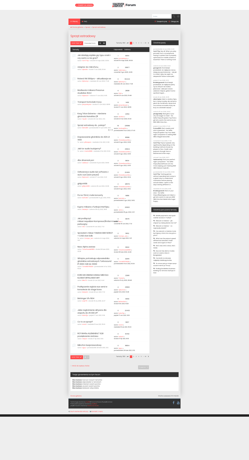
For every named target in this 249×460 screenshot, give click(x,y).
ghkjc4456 (82, 183)
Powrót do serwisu (85, 5)
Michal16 (85, 128)
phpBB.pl (94, 404)
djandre (85, 69)
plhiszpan (87, 142)
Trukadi (121, 278)
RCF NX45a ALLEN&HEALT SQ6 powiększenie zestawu (90, 335)
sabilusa (85, 163)
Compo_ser (88, 238)
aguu (84, 348)
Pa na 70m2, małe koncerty (90, 195)
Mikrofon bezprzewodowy (89, 345)
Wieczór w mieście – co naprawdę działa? (162, 227)
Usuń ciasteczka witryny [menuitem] (79, 411)
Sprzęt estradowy (82, 36)
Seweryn (85, 209)
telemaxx (122, 70)
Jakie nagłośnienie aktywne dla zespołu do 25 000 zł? (92, 311)
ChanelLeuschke (124, 140)
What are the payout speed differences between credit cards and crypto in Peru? (164, 240)
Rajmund (85, 177)
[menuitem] (84, 22)
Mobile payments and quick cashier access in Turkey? (164, 217)
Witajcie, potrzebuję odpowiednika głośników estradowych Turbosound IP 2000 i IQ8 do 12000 (94, 261)
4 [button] (138, 43)
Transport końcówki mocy (90, 102)
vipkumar (122, 290)
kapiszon (85, 95)
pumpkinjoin (123, 58)
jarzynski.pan (86, 104)
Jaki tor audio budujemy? (89, 148)
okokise (121, 117)
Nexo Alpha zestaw (86, 246)
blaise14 (85, 292)
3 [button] (136, 43)
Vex (83, 227)
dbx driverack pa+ (86, 160)
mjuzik (84, 119)
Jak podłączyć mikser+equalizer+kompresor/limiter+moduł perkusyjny (98, 221)
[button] (127, 43)
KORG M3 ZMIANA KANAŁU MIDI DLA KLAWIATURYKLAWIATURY (93, 276)
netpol (84, 339)
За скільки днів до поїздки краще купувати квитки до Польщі (165, 264)
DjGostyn (85, 81)
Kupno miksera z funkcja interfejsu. (93, 207)
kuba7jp (85, 315)
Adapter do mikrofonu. (88, 67)
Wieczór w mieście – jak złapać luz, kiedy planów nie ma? (165, 222)
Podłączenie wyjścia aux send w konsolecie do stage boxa (92, 288)
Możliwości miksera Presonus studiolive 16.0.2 (91, 91)
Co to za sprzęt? (85, 321)
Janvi (120, 210)
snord (84, 324)
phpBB (88, 402)
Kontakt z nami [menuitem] (97, 411)
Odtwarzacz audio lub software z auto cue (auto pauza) (93, 173)
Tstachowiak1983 (88, 249)
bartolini (85, 198)
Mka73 (84, 280)
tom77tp (85, 61)
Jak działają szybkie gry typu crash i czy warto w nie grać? (94, 56)
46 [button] (145, 43)
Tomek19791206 (87, 266)
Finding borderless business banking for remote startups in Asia (164, 271)
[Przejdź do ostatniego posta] (128, 58)
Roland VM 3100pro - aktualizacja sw (94, 78)
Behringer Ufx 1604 (86, 298)
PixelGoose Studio (93, 405)
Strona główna (76, 396)
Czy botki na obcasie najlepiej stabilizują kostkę (162, 259)
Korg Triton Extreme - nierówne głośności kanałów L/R (92, 115)
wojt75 (84, 301)
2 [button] (133, 43)
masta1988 (88, 151)
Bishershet (122, 302)
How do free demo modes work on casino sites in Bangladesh (163, 253)
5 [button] (141, 43)
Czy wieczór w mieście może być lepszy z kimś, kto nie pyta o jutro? (164, 233)
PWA (120, 93)
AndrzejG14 (122, 128)
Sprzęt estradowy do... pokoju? (92, 125)
